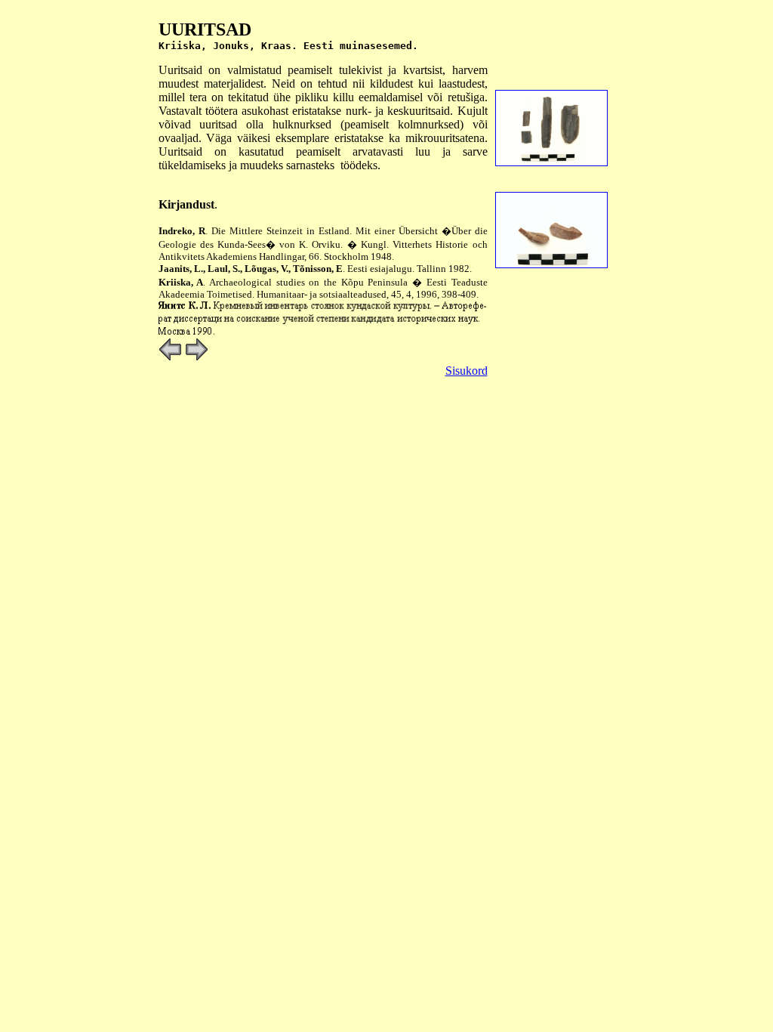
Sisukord (466, 370)
